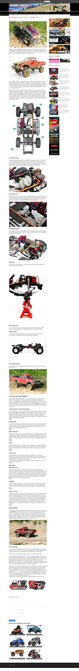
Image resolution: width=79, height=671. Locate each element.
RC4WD (15, 20)
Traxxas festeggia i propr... (63, 68)
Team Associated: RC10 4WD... (64, 86)
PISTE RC (42, 13)
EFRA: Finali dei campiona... (63, 109)
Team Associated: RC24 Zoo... (64, 80)
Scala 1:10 (18, 20)
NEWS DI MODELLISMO (14, 13)
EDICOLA (46, 13)
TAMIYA (21, 13)
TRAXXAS (26, 13)
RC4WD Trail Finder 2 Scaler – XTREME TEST (25, 17)
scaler (21, 20)
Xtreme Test (24, 20)
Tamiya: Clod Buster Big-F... (63, 74)
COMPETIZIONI (36, 13)
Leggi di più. (41, 1)
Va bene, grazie (47, 1)
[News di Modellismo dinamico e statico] (21, 6)
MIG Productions (17, 571)
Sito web (20, 616)
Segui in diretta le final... (63, 103)
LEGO (30, 13)
